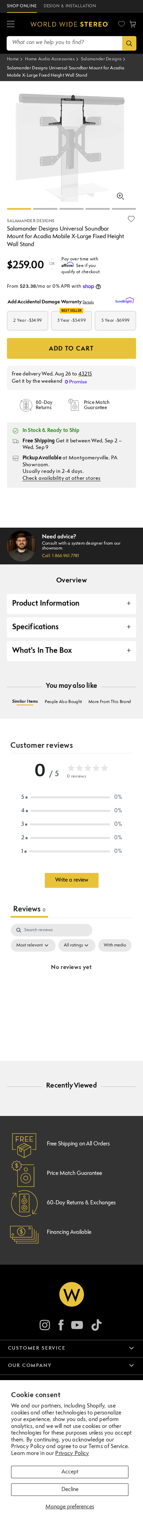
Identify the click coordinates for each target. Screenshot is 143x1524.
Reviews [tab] (29, 909)
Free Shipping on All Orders (78, 1144)
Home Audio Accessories (50, 59)
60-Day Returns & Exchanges (81, 1203)
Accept (69, 1472)
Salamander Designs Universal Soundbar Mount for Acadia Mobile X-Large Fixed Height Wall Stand (65, 72)
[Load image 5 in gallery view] (124, 209)
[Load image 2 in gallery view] (45, 209)
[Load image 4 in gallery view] (97, 209)
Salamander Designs (101, 59)
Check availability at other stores (62, 478)
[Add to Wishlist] (131, 218)
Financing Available (69, 1232)
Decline (69, 1489)
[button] (11, 24)
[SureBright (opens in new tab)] (125, 300)
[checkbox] (115, 945)
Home (13, 59)
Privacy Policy (72, 1453)
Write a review (71, 880)
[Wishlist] (121, 24)
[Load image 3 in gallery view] (71, 209)
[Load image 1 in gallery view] (19, 209)
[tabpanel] (71, 984)
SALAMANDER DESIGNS (30, 221)
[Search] (129, 43)
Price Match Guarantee (74, 1173)
